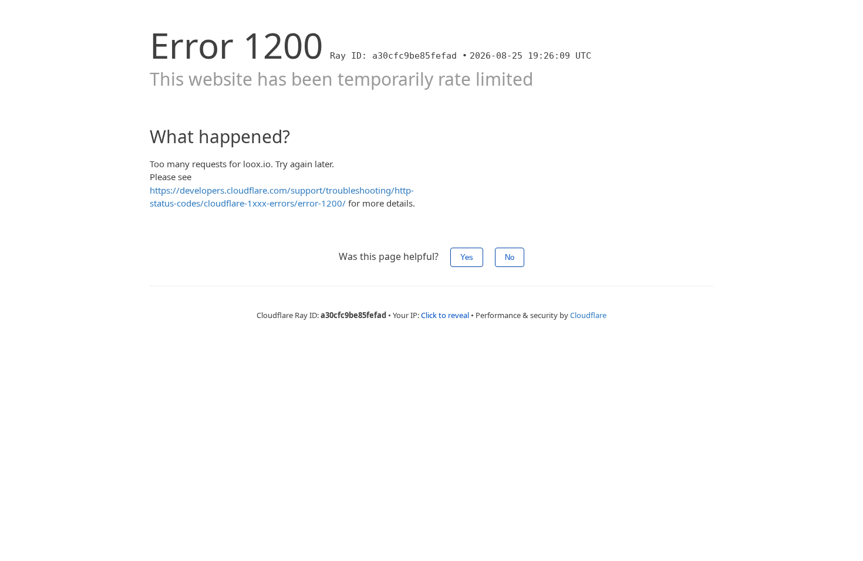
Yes (466, 257)
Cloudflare (588, 315)
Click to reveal (445, 315)
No (509, 257)
